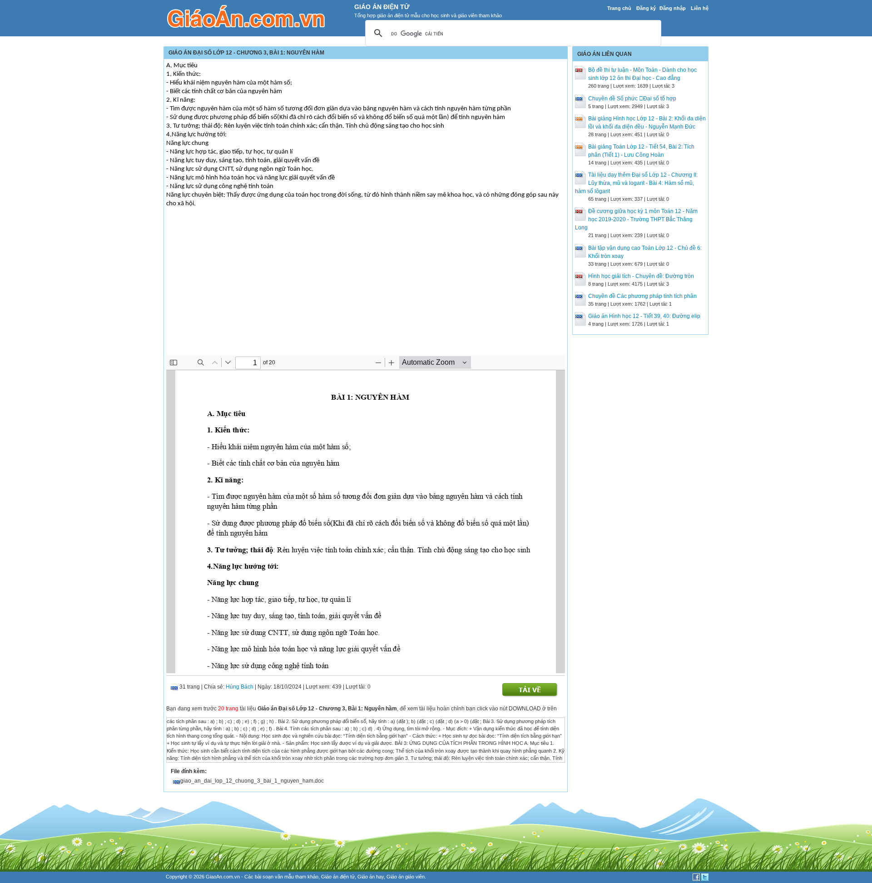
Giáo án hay (370, 876)
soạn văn (273, 876)
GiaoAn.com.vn (223, 876)
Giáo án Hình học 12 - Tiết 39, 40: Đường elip (644, 316)
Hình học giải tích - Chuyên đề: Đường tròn (641, 276)
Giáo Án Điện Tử (382, 6)
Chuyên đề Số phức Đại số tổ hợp (632, 98)
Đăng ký (646, 8)
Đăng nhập (672, 8)
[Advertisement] (365, 287)
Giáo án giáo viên (405, 876)
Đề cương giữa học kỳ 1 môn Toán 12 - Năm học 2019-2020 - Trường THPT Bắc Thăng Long (636, 219)
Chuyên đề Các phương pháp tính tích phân (642, 296)
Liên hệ (699, 8)
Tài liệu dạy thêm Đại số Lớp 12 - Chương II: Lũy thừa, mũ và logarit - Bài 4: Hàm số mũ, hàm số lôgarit (636, 183)
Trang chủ (619, 8)
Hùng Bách (239, 687)
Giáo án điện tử (338, 876)
